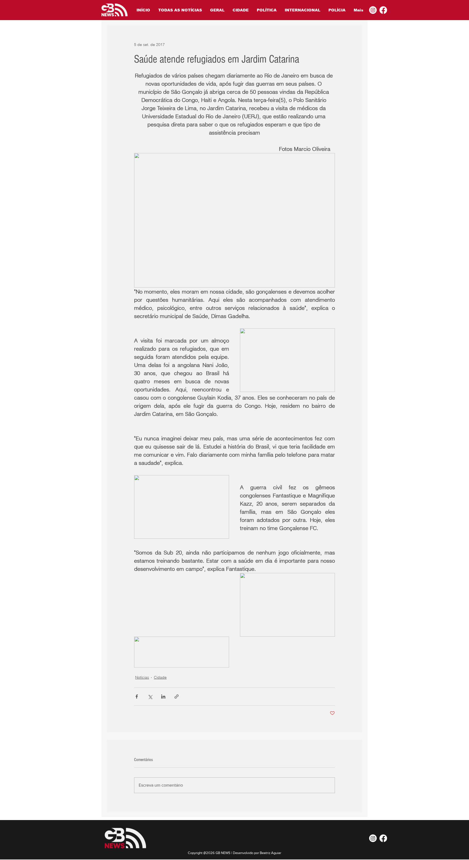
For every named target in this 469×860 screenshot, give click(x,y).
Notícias (142, 677)
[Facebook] (383, 10)
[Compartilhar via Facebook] (136, 696)
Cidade (160, 677)
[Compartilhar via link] (176, 696)
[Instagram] (373, 10)
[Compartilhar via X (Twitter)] (150, 696)
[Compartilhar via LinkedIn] (163, 696)
